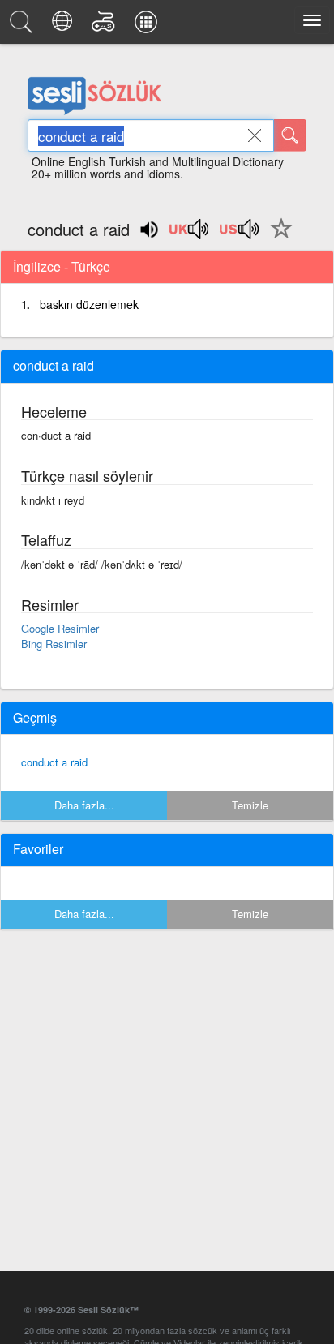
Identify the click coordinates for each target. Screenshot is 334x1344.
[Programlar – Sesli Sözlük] (148, 26)
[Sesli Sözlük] (23, 26)
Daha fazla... (84, 805)
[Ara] (290, 135)
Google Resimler (60, 628)
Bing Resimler (54, 643)
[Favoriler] (277, 238)
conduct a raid (54, 762)
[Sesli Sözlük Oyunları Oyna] (105, 26)
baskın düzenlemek (89, 304)
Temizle (250, 805)
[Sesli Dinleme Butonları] (190, 234)
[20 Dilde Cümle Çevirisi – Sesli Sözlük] (64, 26)
